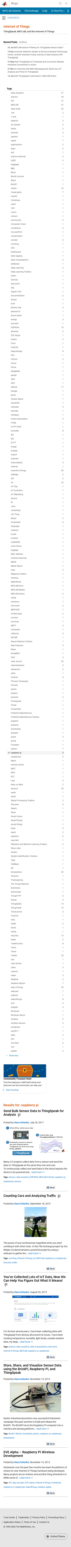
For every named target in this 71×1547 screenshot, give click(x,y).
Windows (37, 1011)
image (37, 447)
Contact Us (44, 1522)
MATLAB (37, 105)
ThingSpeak (37, 904)
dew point (37, 284)
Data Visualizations (37, 260)
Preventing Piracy (56, 1517)
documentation (37, 295)
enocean (37, 323)
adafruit (37, 121)
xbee (37, 1035)
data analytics (37, 93)
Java (37, 506)
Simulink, (7, 1262)
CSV (37, 248)
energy (37, 319)
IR (37, 502)
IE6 (37, 435)
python (37, 749)
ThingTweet (37, 908)
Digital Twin (37, 292)
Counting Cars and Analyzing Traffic (29, 1196)
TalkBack (37, 864)
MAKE (37, 562)
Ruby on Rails (37, 784)
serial (37, 792)
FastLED (37, 347)
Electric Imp (37, 307)
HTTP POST (37, 427)
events (37, 339)
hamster (37, 411)
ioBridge (37, 474)
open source (37, 661)
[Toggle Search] (60, 3)
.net (37, 113)
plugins (37, 693)
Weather (37, 979)
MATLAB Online (37, 594)
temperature (37, 872)
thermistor (37, 888)
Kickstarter (37, 522)
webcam (37, 991)
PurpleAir (37, 745)
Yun (37, 1047)
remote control (37, 765)
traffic (37, 924)
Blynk (37, 172)
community (37, 220)
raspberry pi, (60, 1177)
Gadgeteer (37, 371)
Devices (37, 280)
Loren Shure (37, 546)
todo (37, 920)
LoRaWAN (37, 542)
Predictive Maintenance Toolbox (37, 717)
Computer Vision (37, 224)
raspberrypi (37, 757)
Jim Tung (37, 514)
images (37, 451)
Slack (37, 812)
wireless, (41, 1487)
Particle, (50, 1177)
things (37, 900)
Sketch (37, 808)
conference (37, 228)
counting (37, 244)
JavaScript (37, 510)
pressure (37, 725)
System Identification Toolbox (37, 856)
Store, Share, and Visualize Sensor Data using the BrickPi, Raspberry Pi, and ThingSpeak (32, 1369)
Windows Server (37, 1015)
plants (37, 689)
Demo (37, 276)
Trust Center (9, 1517)
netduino (37, 633)
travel (37, 928)
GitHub (37, 387)
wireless (37, 1019)
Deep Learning (37, 268)
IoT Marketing (37, 494)
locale (37, 534)
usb (37, 959)
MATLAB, (43, 1177)
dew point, (52, 1347)
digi (37, 288)
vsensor (37, 971)
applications (37, 144)
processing (37, 729)
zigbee (37, 1051)
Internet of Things (16, 26)
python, (36, 1434)
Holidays (37, 415)
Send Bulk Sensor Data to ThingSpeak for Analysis (33, 1113)
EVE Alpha (37, 335)
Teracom (37, 876)
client (37, 204)
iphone (37, 498)
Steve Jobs (37, 848)
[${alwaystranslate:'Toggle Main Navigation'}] (66, 3)
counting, (13, 1258)
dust (37, 303)
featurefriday (37, 351)
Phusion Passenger (37, 681)
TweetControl (37, 943)
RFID (37, 773)
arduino (37, 97)
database (37, 264)
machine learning (37, 558)
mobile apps (37, 614)
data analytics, (22, 1177)
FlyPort (37, 359)
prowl (37, 737)
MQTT (37, 625)
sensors (37, 788)
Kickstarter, (27, 1434)
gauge (37, 375)
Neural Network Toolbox (37, 641)
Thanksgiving (37, 880)
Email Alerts (37, 315)
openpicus (37, 669)
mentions (37, 602)
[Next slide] (65, 10)
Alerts (37, 129)
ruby (37, 780)
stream (37, 852)
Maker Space (37, 566)
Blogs (14, 3)
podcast (37, 697)
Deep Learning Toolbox (37, 272)
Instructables (37, 462)
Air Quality (37, 125)
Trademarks (23, 1517)
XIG (37, 1039)
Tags (37, 860)
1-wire (37, 117)
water (37, 975)
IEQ (37, 439)
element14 (37, 311)
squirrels (37, 840)
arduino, (12, 1177)
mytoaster (37, 629)
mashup (37, 578)
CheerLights (37, 192)
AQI (37, 152)
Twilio (37, 947)
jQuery (37, 518)
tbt (37, 868)
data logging (37, 256)
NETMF (37, 637)
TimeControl (37, 912)
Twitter (37, 955)
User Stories (37, 963)
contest (37, 240)
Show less (13, 1055)
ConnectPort (37, 232)
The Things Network (37, 884)
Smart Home (37, 816)
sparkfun (37, 836)
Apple (37, 140)
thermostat (37, 892)
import (37, 454)
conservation (37, 236)
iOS (37, 478)
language (37, 526)
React (37, 761)
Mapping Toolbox (37, 574)
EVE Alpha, (30, 1483)
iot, (34, 1258)
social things (37, 824)
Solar (37, 828)
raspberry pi (37, 753)
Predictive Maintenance (37, 713)
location (37, 538)
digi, (14, 1483)
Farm (37, 343)
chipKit (37, 196)
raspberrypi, (8, 1181)
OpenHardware (37, 665)
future (37, 367)
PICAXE (37, 685)
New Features (37, 645)
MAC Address (37, 554)
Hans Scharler (21, 1122)
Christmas (37, 200)
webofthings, (31, 1487)
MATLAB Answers (11, 10)
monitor (37, 617)
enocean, (21, 1483)
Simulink (37, 804)
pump (37, 741)
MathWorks (37, 582)
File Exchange (31, 10)
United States (57, 1536)
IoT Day (37, 486)
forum (37, 363)
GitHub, (19, 1434)
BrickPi (37, 184)
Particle (37, 677)
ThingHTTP (37, 896)
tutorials (37, 935)
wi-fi (37, 1003)
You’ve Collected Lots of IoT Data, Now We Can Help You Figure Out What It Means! (34, 1278)
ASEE (37, 160)
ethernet (37, 331)
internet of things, (25, 1258)
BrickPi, (12, 1434)
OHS (37, 657)
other (37, 673)
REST (37, 769)
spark (37, 832)
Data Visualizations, (39, 1347)
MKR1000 (37, 610)
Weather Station (37, 983)
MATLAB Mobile (37, 590)
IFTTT (37, 443)
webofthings (37, 999)
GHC (37, 383)
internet (37, 466)
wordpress (37, 1027)
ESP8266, (34, 1177)
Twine (37, 951)
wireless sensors (37, 1023)
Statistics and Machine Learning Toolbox (37, 844)
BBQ (37, 168)
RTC (37, 776)
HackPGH (37, 403)
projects (37, 733)
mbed (37, 598)
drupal (37, 299)
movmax (37, 621)
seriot (37, 796)
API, (10, 1483)
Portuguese (37, 701)
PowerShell (37, 709)
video (37, 967)
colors (37, 212)
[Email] (50, 1187)
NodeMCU (37, 653)
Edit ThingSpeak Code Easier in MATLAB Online (35, 76)
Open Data (37, 109)
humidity (37, 431)
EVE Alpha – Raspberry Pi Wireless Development (28, 1454)
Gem (37, 379)
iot (37, 482)
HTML (37, 423)
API (37, 101)
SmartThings (37, 820)
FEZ (37, 355)
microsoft (37, 606)
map (37, 570)
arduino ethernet (37, 156)
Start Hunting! (12, 1090)
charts (37, 188)
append (37, 136)
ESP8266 (37, 327)
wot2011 (37, 1031)
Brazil (37, 180)
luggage (37, 550)
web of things (37, 987)
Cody (44, 10)
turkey (37, 932)
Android (37, 133)
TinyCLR (37, 916)
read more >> (38, 1172)
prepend (37, 721)
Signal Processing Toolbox (37, 800)
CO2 (37, 208)
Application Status (12, 1522)
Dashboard (37, 252)
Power (37, 705)
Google (37, 391)
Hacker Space (37, 399)
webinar (37, 995)
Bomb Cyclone (37, 176)
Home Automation (37, 419)
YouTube (37, 1043)
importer (37, 458)
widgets (37, 1007)
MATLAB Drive (37, 586)
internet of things (37, 470)
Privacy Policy (38, 1517)
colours (37, 216)
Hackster (37, 407)
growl (37, 395)
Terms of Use (30, 1522)
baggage (37, 164)
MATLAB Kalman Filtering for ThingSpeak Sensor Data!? (38, 47)
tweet (37, 939)
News (37, 649)
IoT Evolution (37, 490)
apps (37, 148)
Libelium (37, 530)
